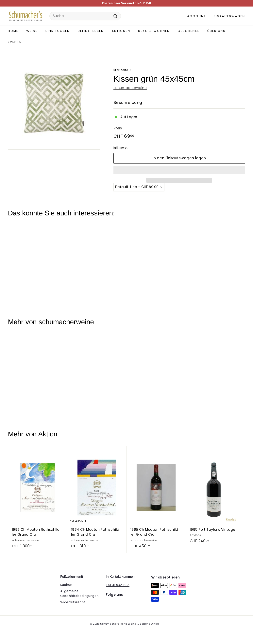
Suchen (66, 584)
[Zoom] (54, 103)
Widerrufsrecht (72, 602)
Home (13, 31)
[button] (179, 170)
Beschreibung (127, 102)
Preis (117, 128)
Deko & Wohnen (154, 31)
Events (15, 42)
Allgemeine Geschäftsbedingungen (79, 593)
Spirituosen (57, 31)
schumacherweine (130, 87)
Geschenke (188, 31)
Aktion (47, 434)
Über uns (216, 31)
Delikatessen (91, 31)
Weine (32, 31)
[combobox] (85, 16)
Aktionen (121, 31)
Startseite (120, 70)
